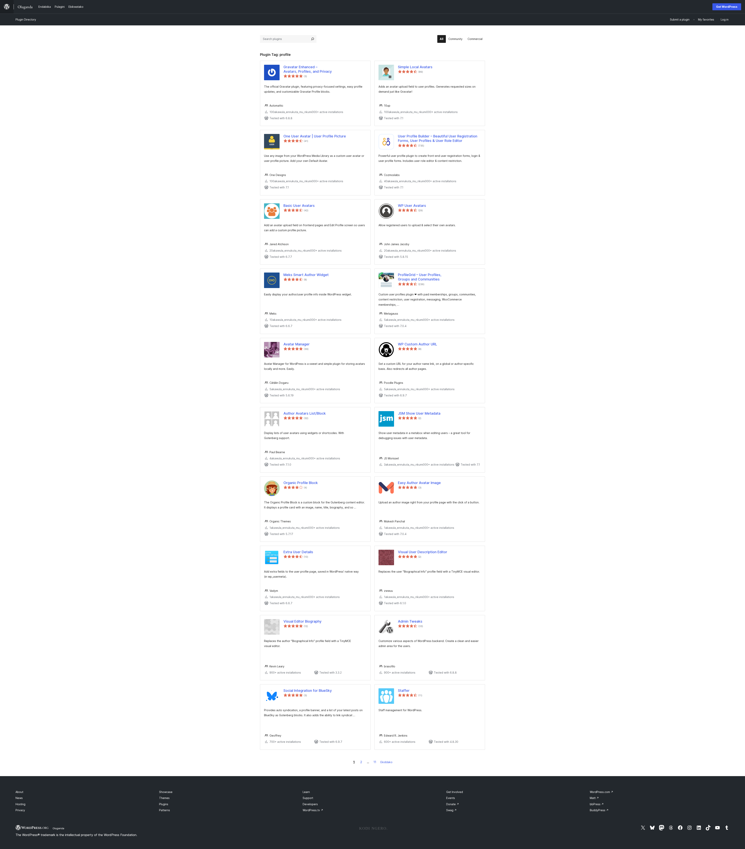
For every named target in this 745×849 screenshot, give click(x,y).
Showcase (165, 792)
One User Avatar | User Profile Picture (314, 136)
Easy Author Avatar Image (419, 483)
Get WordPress (726, 6)
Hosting (20, 804)
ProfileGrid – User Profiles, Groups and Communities (419, 277)
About (19, 792)
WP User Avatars (412, 206)
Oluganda (58, 828)
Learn (306, 792)
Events (450, 798)
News (19, 798)
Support (308, 798)
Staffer (404, 691)
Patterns (164, 810)
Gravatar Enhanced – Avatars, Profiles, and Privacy (307, 69)
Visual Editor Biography (302, 621)
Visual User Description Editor (422, 552)
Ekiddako (386, 762)
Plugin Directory (26, 19)
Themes (164, 798)
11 (374, 762)
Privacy (20, 810)
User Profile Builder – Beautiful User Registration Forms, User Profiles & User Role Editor (437, 138)
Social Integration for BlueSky (307, 691)
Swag (451, 810)
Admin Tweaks (410, 621)
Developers (310, 804)
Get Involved (454, 792)
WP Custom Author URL (417, 344)
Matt (594, 798)
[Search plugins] (312, 39)
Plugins (163, 804)
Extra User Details (298, 552)
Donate (452, 804)
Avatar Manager (296, 344)
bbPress (597, 804)
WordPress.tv (313, 810)
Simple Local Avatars (415, 67)
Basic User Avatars (299, 206)
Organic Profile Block (300, 483)
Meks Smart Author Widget (306, 275)
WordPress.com (601, 792)
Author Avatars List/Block (304, 413)
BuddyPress (599, 810)
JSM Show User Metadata (419, 413)
